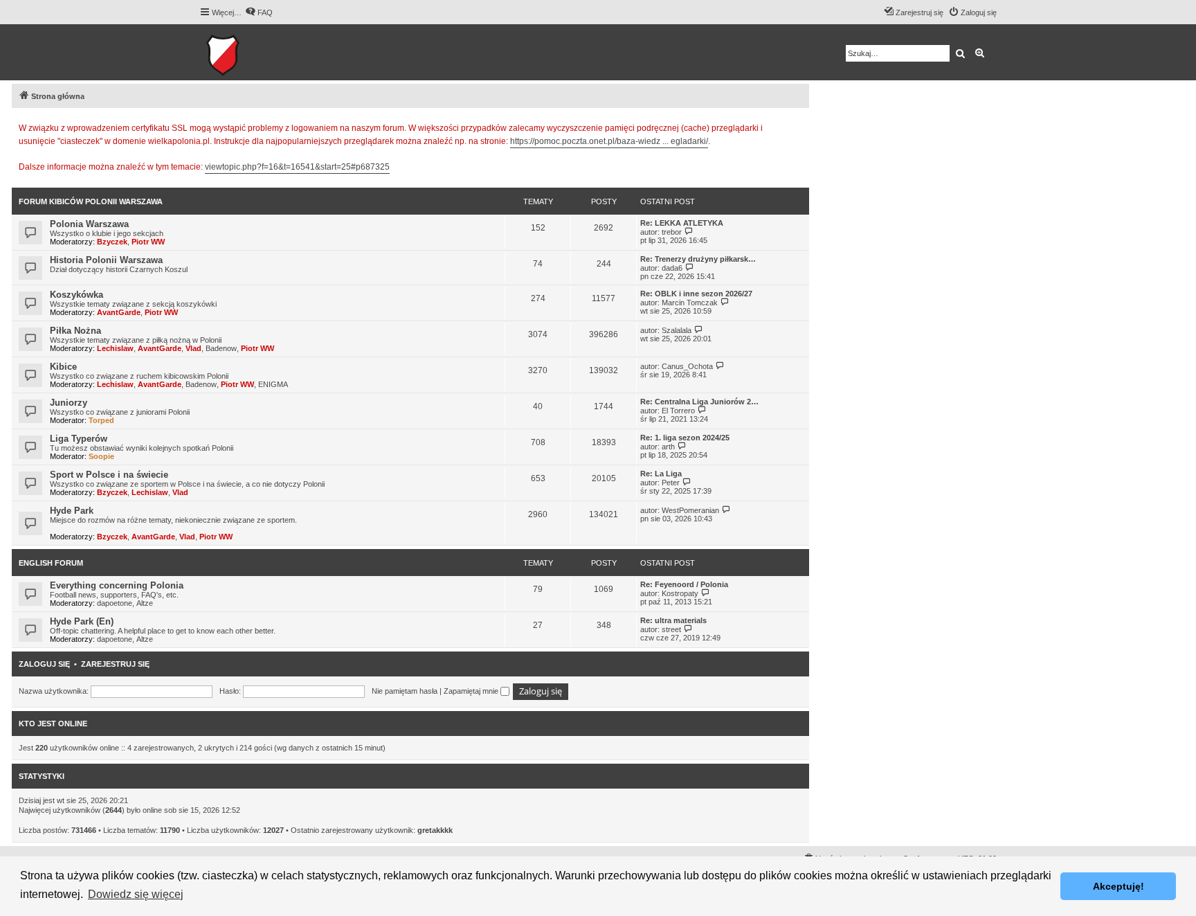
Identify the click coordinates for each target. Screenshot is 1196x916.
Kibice (63, 366)
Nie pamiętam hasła (404, 691)
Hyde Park (71, 510)
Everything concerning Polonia (116, 585)
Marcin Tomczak (690, 302)
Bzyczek (112, 241)
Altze (144, 603)
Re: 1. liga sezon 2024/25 (685, 437)
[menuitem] (259, 12)
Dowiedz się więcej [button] (135, 894)
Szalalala (676, 330)
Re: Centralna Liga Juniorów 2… (699, 401)
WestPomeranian (690, 510)
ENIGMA (273, 384)
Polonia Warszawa (89, 224)
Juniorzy (68, 402)
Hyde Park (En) (82, 621)
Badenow (221, 348)
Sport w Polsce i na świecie (109, 474)
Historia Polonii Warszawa (106, 260)
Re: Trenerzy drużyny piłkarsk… (698, 259)
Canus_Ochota (687, 366)
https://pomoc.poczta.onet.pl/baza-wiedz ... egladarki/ (609, 141)
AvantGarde (119, 312)
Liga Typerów (78, 438)
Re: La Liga (661, 473)
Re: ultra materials (673, 620)
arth (668, 446)
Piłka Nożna (75, 330)
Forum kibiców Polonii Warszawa (91, 201)
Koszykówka (76, 294)
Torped (101, 420)
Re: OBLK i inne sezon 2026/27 (696, 293)
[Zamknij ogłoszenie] (798, 126)
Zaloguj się (44, 664)
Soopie (101, 456)
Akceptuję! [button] (1118, 886)
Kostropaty (680, 593)
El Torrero (678, 410)
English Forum (51, 563)
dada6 (672, 268)
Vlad (193, 348)
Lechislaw (115, 348)
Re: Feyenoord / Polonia (684, 584)
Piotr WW (148, 241)
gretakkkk (435, 830)
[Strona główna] (265, 52)
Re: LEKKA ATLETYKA (681, 223)
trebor (672, 232)
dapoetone (114, 603)
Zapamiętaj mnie (472, 691)
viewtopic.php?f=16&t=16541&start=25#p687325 (297, 167)
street (671, 629)
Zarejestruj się (115, 664)
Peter (671, 482)
